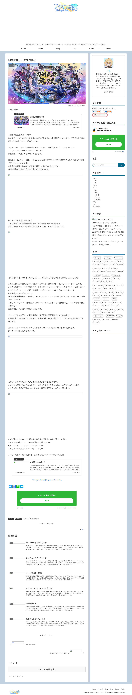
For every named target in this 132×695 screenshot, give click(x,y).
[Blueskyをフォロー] (110, 92)
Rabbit (123, 689)
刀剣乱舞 (19, 519)
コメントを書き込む (47, 669)
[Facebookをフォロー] (112, 92)
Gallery (105, 689)
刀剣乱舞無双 (35, 519)
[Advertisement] (66, 27)
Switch (27, 519)
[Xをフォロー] (107, 92)
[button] (121, 165)
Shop (111, 689)
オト (64, 507)
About (99, 689)
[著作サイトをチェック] (104, 92)
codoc (74, 507)
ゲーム (12, 519)
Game (117, 689)
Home (94, 689)
